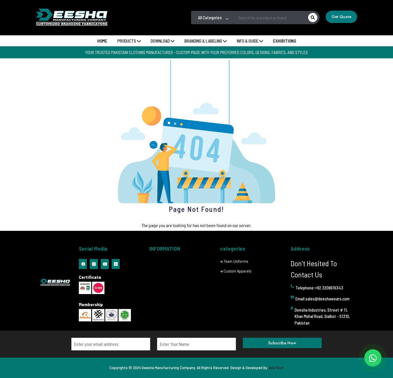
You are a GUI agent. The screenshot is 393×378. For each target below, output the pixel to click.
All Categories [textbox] (210, 17)
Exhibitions (284, 40)
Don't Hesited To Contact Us (314, 269)
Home (102, 40)
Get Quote (341, 17)
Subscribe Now (282, 343)
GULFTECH (276, 368)
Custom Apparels (237, 270)
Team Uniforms (236, 261)
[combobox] (212, 17)
